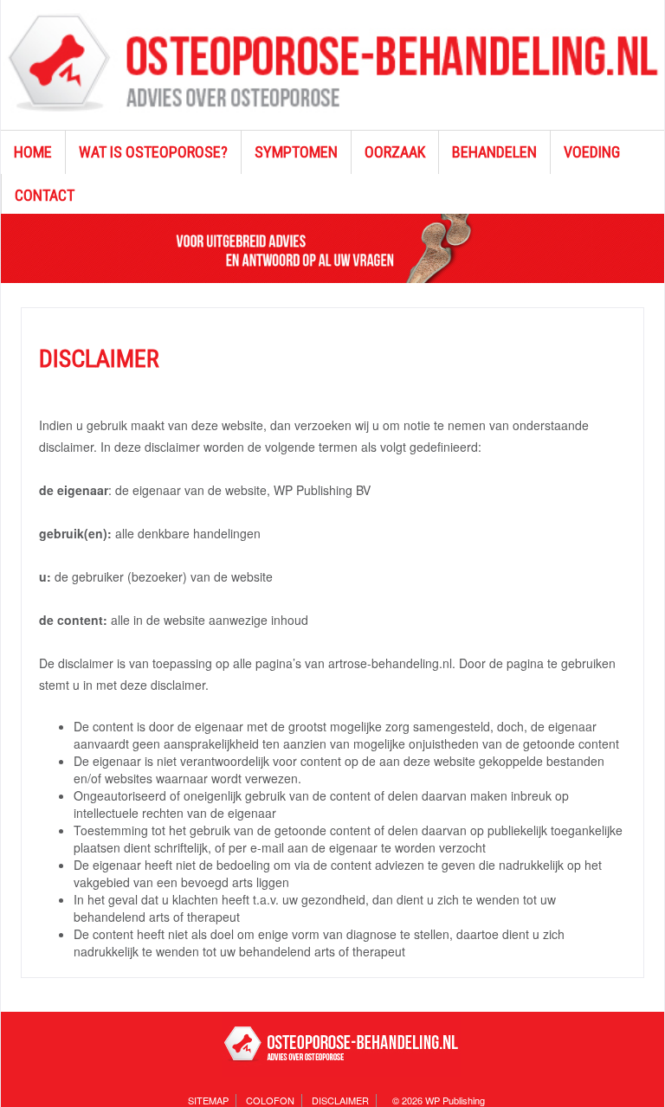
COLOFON (270, 1100)
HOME (33, 152)
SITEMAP (208, 1100)
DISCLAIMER (340, 1100)
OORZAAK (395, 152)
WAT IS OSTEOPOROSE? (153, 152)
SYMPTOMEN (296, 152)
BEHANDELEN (494, 152)
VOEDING (592, 152)
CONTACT (44, 195)
